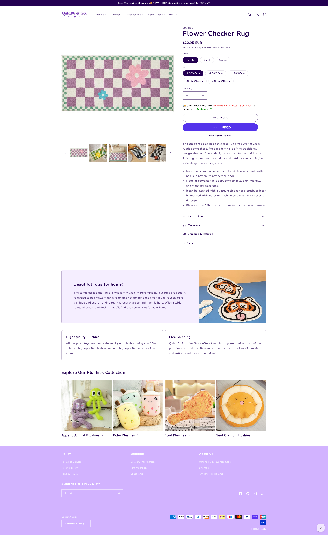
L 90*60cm (238, 73)
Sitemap (204, 467)
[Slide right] (170, 153)
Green (223, 60)
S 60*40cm (193, 73)
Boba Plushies (124, 435)
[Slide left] (65, 153)
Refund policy (70, 467)
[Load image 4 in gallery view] (137, 153)
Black (206, 60)
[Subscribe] (119, 493)
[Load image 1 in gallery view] (79, 153)
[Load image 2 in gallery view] (98, 153)
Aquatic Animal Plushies (80, 435)
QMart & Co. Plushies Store (215, 461)
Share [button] (190, 243)
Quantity (187, 88)
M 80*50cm (216, 73)
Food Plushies (175, 435)
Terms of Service (72, 461)
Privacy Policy (70, 473)
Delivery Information (142, 461)
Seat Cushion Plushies (233, 435)
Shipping (201, 47)
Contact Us (137, 473)
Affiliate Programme (211, 473)
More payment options (220, 135)
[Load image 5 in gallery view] (157, 153)
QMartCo (262, 529)
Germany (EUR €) (74, 523)
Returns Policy (138, 467)
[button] (100, 14)
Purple (190, 60)
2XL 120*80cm (221, 81)
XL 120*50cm (194, 81)
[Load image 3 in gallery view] (118, 153)
